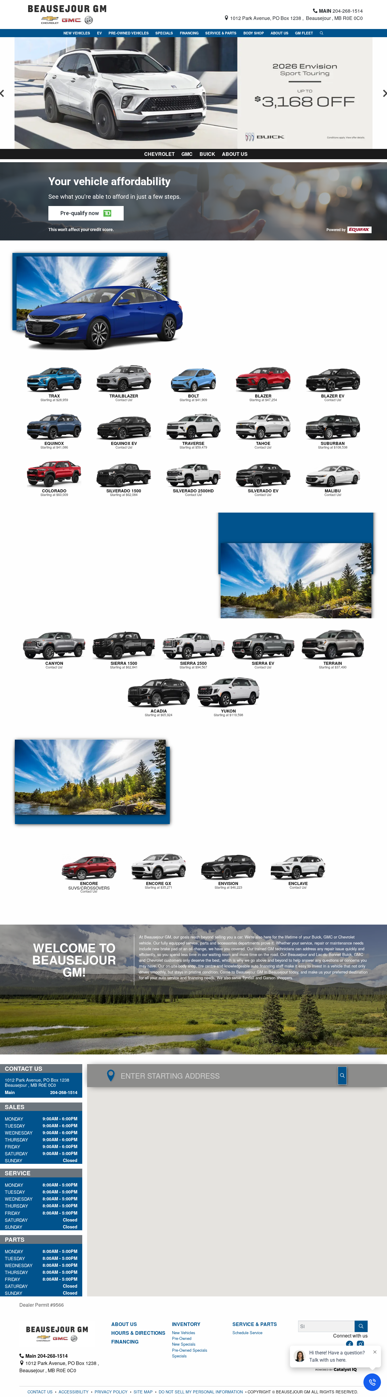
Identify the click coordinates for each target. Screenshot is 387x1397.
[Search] (361, 1326)
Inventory (186, 1324)
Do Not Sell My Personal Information (201, 1392)
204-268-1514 (63, 1092)
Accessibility (74, 1392)
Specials (179, 1356)
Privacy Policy (112, 1392)
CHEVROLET (159, 153)
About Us (235, 153)
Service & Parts (255, 1324)
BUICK (207, 153)
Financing (124, 1341)
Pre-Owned (181, 1338)
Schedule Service (247, 1332)
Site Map (144, 1392)
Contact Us (41, 1392)
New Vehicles (183, 1332)
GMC (187, 153)
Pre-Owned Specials (189, 1350)
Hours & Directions (138, 1333)
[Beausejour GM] (67, 13)
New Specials (183, 1344)
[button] (76, 33)
